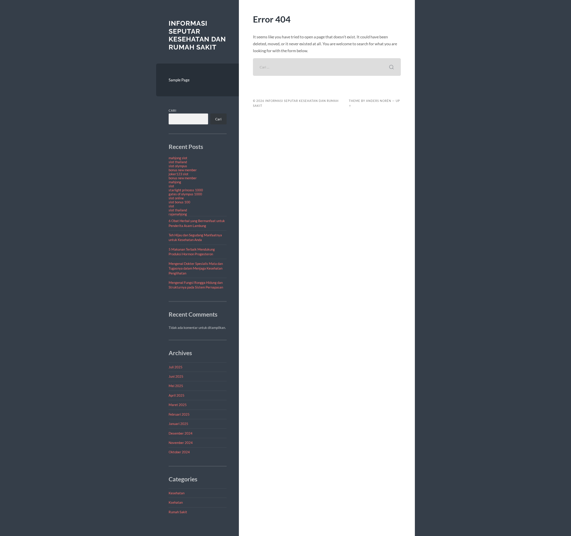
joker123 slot (178, 174)
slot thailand (178, 162)
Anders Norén (378, 101)
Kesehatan (176, 493)
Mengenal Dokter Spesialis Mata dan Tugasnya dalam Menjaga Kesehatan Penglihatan (196, 268)
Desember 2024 (180, 433)
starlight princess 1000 (186, 190)
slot (171, 186)
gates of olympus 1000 (185, 194)
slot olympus (178, 166)
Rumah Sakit (178, 512)
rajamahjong (178, 214)
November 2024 (181, 443)
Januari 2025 (178, 424)
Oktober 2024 (179, 452)
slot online (176, 198)
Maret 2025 (178, 405)
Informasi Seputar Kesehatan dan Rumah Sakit (197, 35)
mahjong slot (178, 158)
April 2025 (176, 395)
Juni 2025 (176, 376)
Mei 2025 (176, 386)
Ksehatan (176, 502)
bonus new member (183, 170)
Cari (172, 110)
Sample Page (179, 80)
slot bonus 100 (179, 202)
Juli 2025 (175, 367)
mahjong (175, 182)
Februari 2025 (179, 414)
